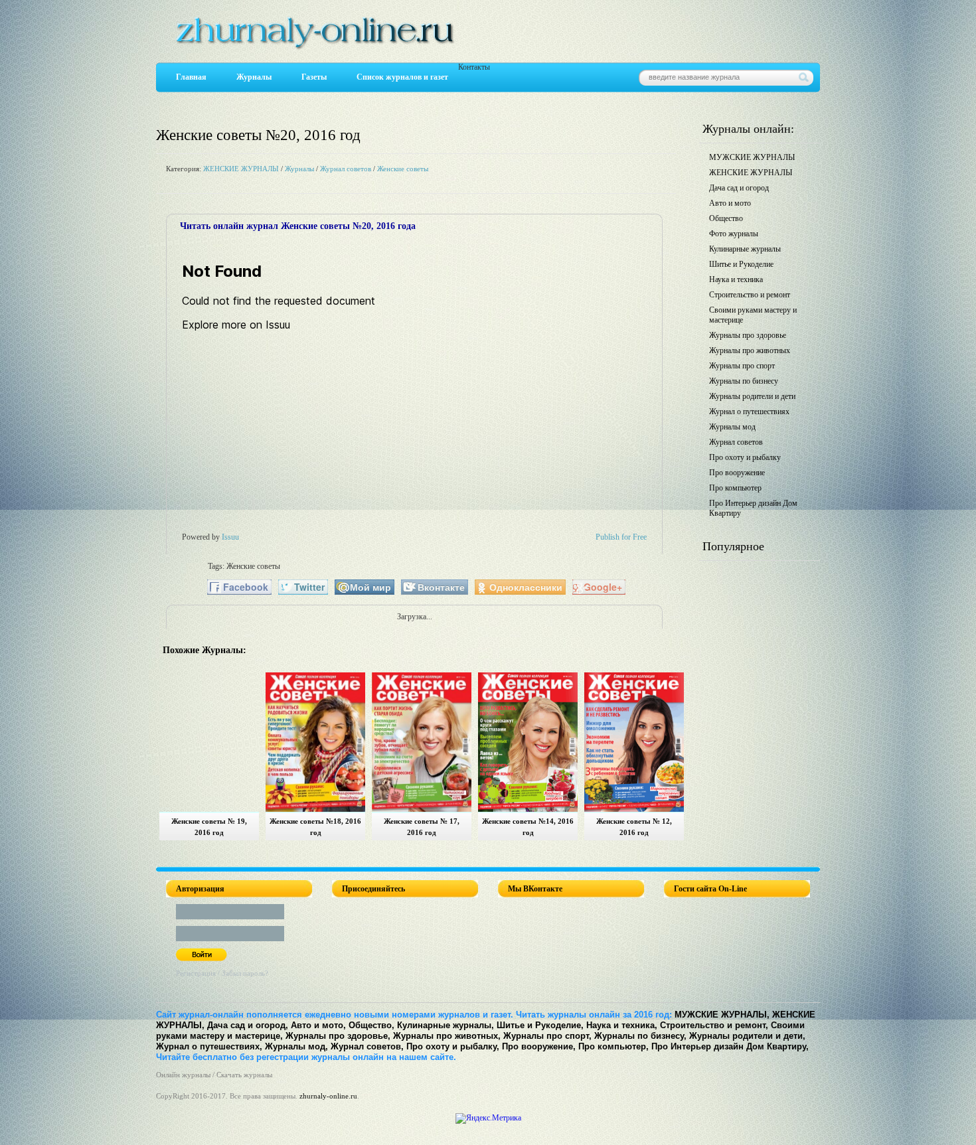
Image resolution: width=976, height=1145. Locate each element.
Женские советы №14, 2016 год (528, 826)
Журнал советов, (367, 1046)
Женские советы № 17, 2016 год (421, 826)
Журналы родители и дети (752, 396)
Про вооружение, (539, 1046)
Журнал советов (345, 169)
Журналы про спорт (742, 365)
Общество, (371, 1025)
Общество (726, 218)
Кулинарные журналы (745, 249)
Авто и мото (730, 203)
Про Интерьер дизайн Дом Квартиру (753, 508)
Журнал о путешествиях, (209, 1046)
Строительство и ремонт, (714, 1025)
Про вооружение (737, 472)
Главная (191, 77)
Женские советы (402, 169)
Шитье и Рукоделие (741, 264)
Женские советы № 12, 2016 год (634, 826)
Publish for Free (621, 537)
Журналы (254, 77)
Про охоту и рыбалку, (452, 1046)
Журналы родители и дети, (747, 1036)
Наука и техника (736, 279)
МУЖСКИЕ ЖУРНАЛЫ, (722, 1015)
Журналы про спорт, (547, 1036)
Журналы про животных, (447, 1036)
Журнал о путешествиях (749, 411)
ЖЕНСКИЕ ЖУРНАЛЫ (241, 169)
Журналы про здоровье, (337, 1036)
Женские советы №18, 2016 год (315, 826)
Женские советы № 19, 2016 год (209, 826)
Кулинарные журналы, (445, 1025)
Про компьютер (735, 488)
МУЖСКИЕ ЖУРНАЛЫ (752, 157)
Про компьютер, (613, 1046)
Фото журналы (733, 233)
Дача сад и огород (739, 187)
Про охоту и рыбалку (745, 457)
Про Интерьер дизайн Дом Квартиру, (730, 1046)
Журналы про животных (749, 350)
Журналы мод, (296, 1046)
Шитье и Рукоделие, (540, 1025)
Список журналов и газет (402, 77)
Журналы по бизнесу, (640, 1036)
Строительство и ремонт (749, 294)
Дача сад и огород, (247, 1025)
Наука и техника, (621, 1025)
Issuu (230, 537)
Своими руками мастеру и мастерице (753, 315)
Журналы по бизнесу (743, 381)
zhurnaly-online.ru (328, 1096)
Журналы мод (732, 426)
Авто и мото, (318, 1025)
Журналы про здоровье (747, 335)
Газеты (314, 77)
